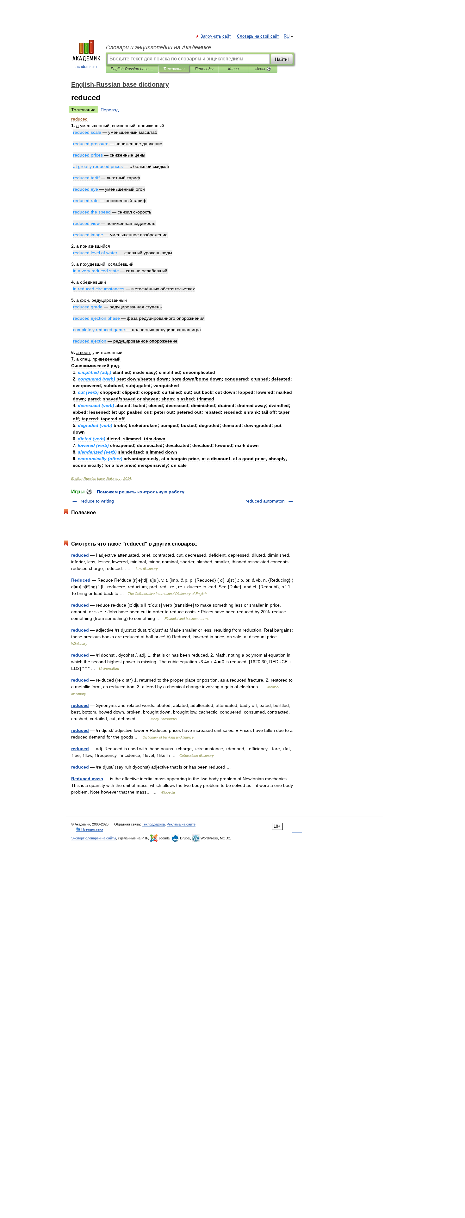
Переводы (204, 69)
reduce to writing (97, 501)
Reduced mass (87, 778)
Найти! (282, 59)
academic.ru (86, 67)
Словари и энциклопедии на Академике (158, 47)
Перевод (110, 109)
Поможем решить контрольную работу (140, 491)
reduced (80, 555)
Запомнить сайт (216, 36)
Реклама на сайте (181, 824)
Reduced (80, 580)
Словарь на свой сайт (258, 36)
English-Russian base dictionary (132, 69)
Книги (233, 69)
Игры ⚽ (263, 69)
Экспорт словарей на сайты (93, 838)
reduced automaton (265, 501)
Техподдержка (153, 824)
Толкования (173, 69)
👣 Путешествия (89, 829)
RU (286, 36)
